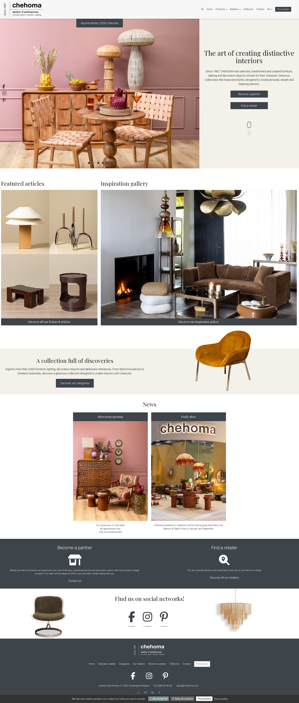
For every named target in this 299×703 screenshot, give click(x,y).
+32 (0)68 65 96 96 (162, 685)
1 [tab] (88, 162)
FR (271, 22)
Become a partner (242, 22)
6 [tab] (112, 162)
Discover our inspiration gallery (198, 322)
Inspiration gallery (227, 30)
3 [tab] (98, 162)
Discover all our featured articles (49, 322)
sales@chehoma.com (187, 685)
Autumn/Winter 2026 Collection (100, 23)
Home (209, 9)
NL (271, 26)
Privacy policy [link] (221, 699)
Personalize (204, 698)
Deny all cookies (183, 698)
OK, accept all (159, 698)
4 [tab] (102, 162)
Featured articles (227, 26)
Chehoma (248, 9)
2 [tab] (93, 162)
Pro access (283, 9)
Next (192, 93)
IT (271, 30)
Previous (7, 93)
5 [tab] (107, 162)
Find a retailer (249, 105)
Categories (224, 22)
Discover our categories (74, 383)
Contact (260, 9)
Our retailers (239, 26)
